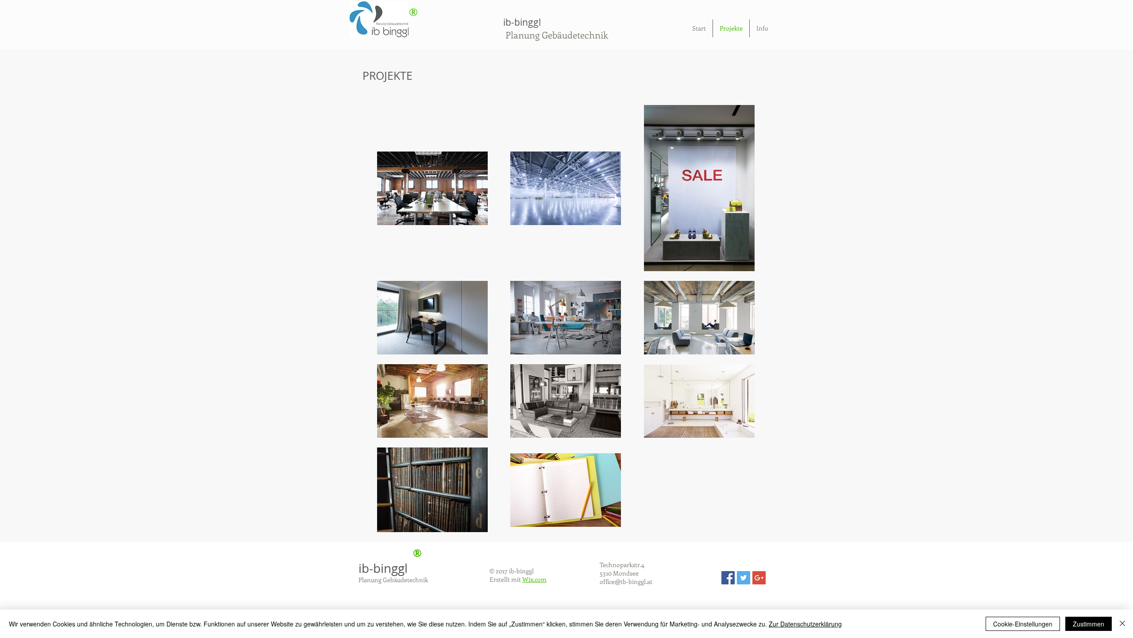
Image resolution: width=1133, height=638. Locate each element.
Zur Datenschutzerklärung (805, 623)
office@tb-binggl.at (626, 581)
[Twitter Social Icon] (743, 577)
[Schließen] (1122, 624)
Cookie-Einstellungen (1022, 623)
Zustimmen (1088, 623)
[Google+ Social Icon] (759, 577)
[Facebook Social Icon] (728, 577)
